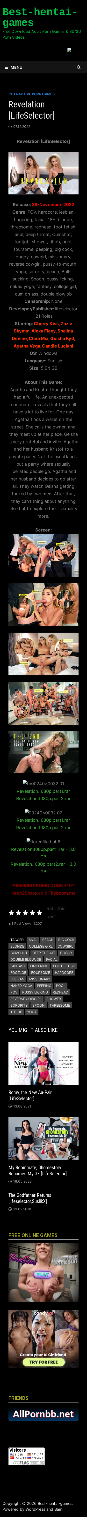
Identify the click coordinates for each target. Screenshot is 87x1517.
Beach (47, 940)
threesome (60, 1005)
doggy (66, 953)
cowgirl (65, 946)
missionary (39, 979)
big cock (66, 940)
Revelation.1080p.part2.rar (43, 798)
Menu (16, 67)
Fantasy (17, 966)
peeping (44, 986)
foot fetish (64, 966)
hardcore (64, 972)
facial (52, 959)
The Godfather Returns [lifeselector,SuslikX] (29, 1198)
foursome (40, 972)
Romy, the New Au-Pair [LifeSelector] (30, 1095)
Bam (58, 1509)
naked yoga (21, 986)
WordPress (35, 1509)
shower (53, 999)
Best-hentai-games (40, 17)
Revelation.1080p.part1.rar (43, 791)
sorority (19, 1005)
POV (13, 992)
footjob (18, 972)
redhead (60, 992)
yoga (31, 1012)
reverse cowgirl (26, 999)
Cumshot (19, 953)
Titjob (16, 1012)
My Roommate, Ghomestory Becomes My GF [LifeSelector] (37, 1171)
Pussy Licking (35, 992)
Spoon (38, 1005)
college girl (41, 946)
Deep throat (43, 953)
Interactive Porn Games (31, 94)
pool (60, 986)
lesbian (17, 979)
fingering (39, 966)
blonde (17, 946)
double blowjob (25, 959)
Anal (33, 940)
